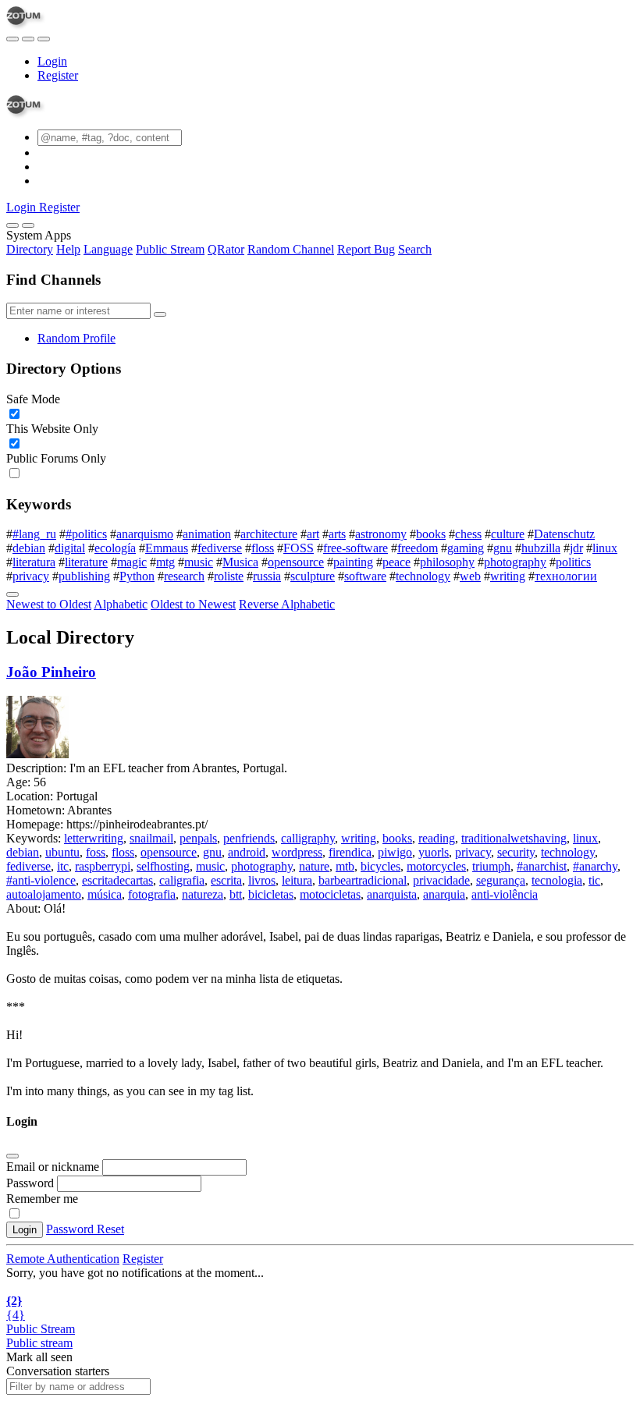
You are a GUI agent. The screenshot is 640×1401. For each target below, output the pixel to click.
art (313, 534)
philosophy (447, 562)
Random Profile (76, 338)
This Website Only (52, 428)
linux (604, 548)
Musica (240, 562)
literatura (33, 562)
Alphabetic (121, 604)
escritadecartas (117, 880)
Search (415, 249)
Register (57, 75)
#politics (86, 534)
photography (515, 562)
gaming (465, 548)
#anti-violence (41, 880)
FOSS (298, 548)
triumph (491, 866)
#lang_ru (34, 534)
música (104, 894)
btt (235, 894)
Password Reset (85, 1229)
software (365, 576)
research (184, 576)
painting (353, 562)
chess (468, 534)
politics (573, 562)
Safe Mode (33, 399)
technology (423, 576)
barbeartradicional (362, 880)
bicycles (380, 866)
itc (63, 866)
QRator (226, 249)
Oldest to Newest (193, 604)
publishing (84, 576)
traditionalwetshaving (514, 838)
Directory (29, 249)
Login (52, 61)
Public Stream (170, 249)
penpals (198, 838)
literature (86, 562)
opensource (296, 562)
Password (30, 1183)
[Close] (28, 225)
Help (68, 249)
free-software (355, 548)
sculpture (312, 576)
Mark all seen (39, 1357)
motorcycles (436, 866)
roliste (229, 576)
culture (507, 534)
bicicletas (270, 894)
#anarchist (542, 866)
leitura (297, 880)
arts (337, 534)
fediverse (219, 548)
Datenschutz (564, 534)
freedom (417, 548)
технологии (566, 576)
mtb (345, 866)
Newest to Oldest (48, 604)
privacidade (441, 880)
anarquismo (144, 534)
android (246, 852)
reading (436, 838)
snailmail (151, 838)
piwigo (395, 852)
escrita (226, 880)
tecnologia (557, 880)
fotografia (152, 894)
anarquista (392, 894)
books (431, 534)
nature (314, 866)
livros (262, 880)
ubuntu (62, 852)
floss (262, 548)
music (198, 562)
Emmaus (166, 548)
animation (207, 534)
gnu (502, 548)
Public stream (39, 1343)
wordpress (297, 852)
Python (137, 576)
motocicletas (330, 894)
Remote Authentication (62, 1258)
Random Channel (290, 249)
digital (70, 548)
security (516, 852)
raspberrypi (102, 866)
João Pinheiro (51, 672)
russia (267, 576)
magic (132, 562)
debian (28, 548)
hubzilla (540, 548)
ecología (115, 548)
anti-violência (504, 894)
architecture (268, 534)
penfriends (249, 838)
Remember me (42, 1198)
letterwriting (93, 838)
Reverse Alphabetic (287, 604)
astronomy (381, 534)
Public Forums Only (56, 458)
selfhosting (163, 866)
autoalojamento (43, 894)
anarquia (444, 894)
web (470, 576)
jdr (576, 548)
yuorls (433, 852)
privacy (30, 576)
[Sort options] (12, 594)
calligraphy (308, 838)
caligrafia (181, 880)
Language (108, 249)
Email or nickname (54, 1166)
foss (95, 852)
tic (594, 880)
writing (507, 576)
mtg (165, 562)
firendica (350, 852)
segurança (500, 880)
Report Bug (366, 249)
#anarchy (595, 866)
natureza (202, 894)
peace (396, 562)
